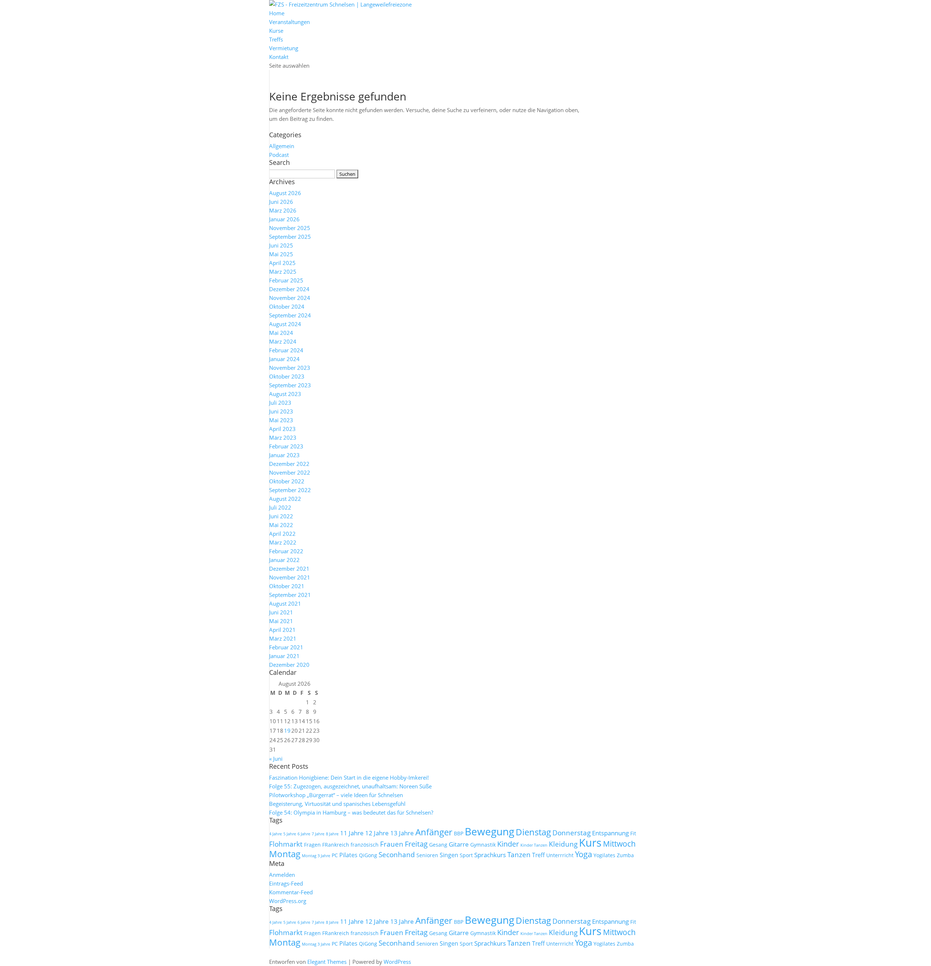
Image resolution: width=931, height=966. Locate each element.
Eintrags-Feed (286, 883)
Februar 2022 (286, 551)
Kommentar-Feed (291, 892)
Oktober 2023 (286, 376)
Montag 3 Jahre (316, 855)
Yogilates (604, 855)
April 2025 (282, 262)
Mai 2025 (281, 254)
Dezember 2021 (289, 568)
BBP (458, 833)
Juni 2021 (281, 612)
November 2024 (289, 297)
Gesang (438, 844)
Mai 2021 (281, 621)
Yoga (583, 854)
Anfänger (433, 832)
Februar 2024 (286, 350)
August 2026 (285, 193)
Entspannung (610, 832)
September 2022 (290, 490)
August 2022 (285, 498)
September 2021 (290, 594)
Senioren (427, 855)
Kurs (590, 842)
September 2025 (290, 236)
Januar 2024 (284, 359)
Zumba (625, 855)
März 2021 (282, 638)
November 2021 (289, 577)
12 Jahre (377, 832)
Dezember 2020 (289, 664)
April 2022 (282, 533)
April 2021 (282, 629)
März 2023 (282, 437)
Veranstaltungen (289, 21)
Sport (466, 855)
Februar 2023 (286, 446)
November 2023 (289, 367)
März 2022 (282, 542)
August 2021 (285, 603)
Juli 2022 (280, 507)
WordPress (397, 961)
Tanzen (519, 854)
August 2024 (285, 324)
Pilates (348, 855)
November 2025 (289, 227)
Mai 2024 (281, 332)
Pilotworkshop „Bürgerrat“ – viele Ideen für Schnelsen (336, 795)
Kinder (508, 844)
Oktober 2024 (286, 306)
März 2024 (282, 341)
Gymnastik (483, 844)
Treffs (276, 39)
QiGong (368, 855)
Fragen (312, 844)
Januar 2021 (284, 656)
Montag (284, 854)
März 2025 (282, 271)
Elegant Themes (327, 961)
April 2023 (282, 428)
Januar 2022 (284, 559)
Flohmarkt (286, 844)
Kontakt (278, 56)
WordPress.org (287, 900)
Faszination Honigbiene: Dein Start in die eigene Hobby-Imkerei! (349, 777)
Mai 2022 (281, 524)
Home (276, 13)
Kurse (276, 30)
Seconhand (397, 854)
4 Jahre (275, 833)
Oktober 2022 (286, 481)
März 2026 (282, 210)
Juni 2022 (281, 516)
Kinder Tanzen (533, 845)
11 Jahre (352, 832)
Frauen (391, 844)
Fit (633, 833)
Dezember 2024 (289, 289)
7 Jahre (318, 833)
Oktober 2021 (286, 586)
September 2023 (290, 385)
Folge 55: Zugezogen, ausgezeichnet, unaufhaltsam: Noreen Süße (350, 786)
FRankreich (335, 844)
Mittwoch (619, 844)
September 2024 (290, 315)
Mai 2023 (281, 420)
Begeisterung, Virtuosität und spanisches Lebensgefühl (337, 803)
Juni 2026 (281, 201)
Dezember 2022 (289, 463)
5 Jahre (289, 833)
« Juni (276, 758)
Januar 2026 (284, 219)
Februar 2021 (286, 647)
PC (335, 855)
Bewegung (489, 831)
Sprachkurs (490, 854)
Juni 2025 (281, 245)
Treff (538, 855)
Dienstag (533, 832)
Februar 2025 (286, 280)
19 (287, 730)
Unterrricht (560, 855)
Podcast (279, 154)
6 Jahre (303, 833)
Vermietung (283, 48)
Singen (449, 855)
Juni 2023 (281, 411)
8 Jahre (332, 833)
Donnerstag (571, 833)
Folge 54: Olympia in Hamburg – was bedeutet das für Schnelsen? (351, 812)
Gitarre (459, 844)
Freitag (416, 844)
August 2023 (285, 393)
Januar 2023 (284, 455)
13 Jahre (402, 832)
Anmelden (282, 874)
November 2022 (289, 472)
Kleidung (563, 844)
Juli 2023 (280, 402)
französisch (365, 844)
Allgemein (281, 146)
